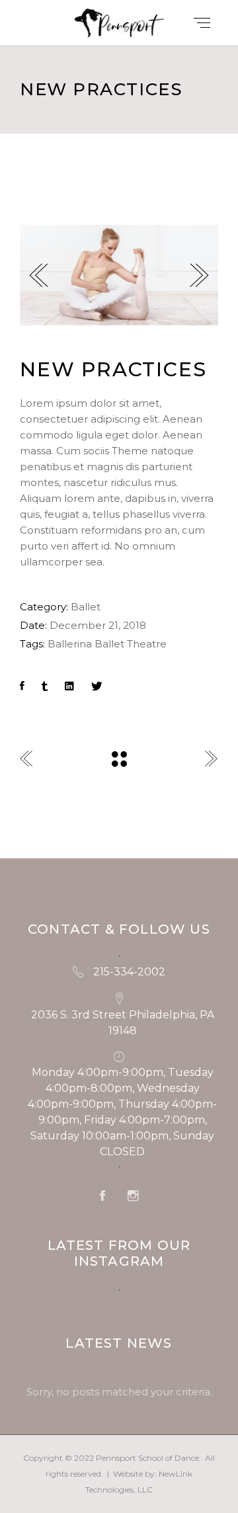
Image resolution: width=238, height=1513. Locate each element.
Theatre (147, 643)
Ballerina (70, 643)
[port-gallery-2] (119, 275)
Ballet (85, 606)
